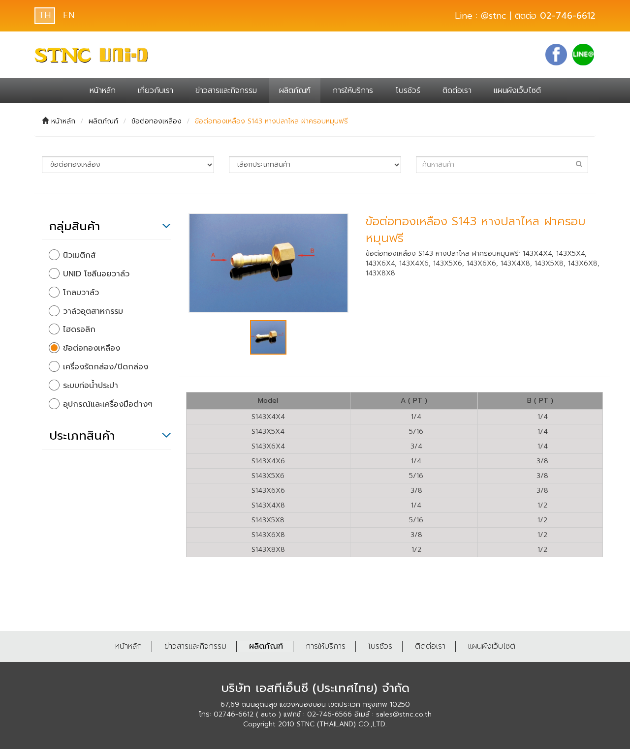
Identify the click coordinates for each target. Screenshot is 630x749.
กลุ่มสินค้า (74, 226)
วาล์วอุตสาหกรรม (93, 311)
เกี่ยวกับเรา (155, 90)
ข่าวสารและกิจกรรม (226, 90)
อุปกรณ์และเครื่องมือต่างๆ (108, 404)
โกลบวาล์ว (81, 293)
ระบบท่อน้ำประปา (90, 385)
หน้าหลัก (103, 90)
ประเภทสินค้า (82, 436)
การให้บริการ (353, 90)
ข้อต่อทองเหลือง (156, 121)
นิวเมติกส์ (79, 255)
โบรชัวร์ (407, 90)
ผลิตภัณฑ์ (295, 90)
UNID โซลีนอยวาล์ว (96, 274)
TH (45, 15)
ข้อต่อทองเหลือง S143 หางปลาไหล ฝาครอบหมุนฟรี (271, 121)
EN (68, 15)
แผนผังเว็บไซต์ (517, 90)
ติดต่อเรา (457, 90)
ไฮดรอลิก (79, 329)
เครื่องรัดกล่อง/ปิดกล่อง (105, 367)
